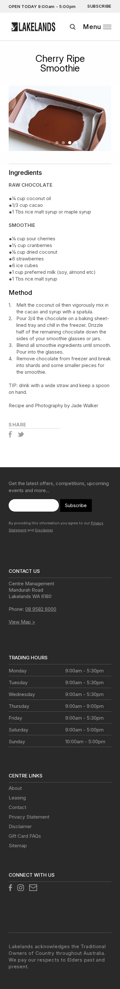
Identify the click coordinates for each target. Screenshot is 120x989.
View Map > (22, 622)
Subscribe (99, 6)
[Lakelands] (33, 27)
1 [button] (57, 142)
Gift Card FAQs (25, 836)
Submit (113, 35)
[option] (60, 118)
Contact (17, 807)
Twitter (20, 434)
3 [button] (70, 142)
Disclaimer (44, 530)
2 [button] (63, 142)
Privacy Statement (29, 817)
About (15, 788)
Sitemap (18, 846)
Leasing (17, 798)
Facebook (10, 434)
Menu (92, 27)
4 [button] (76, 142)
